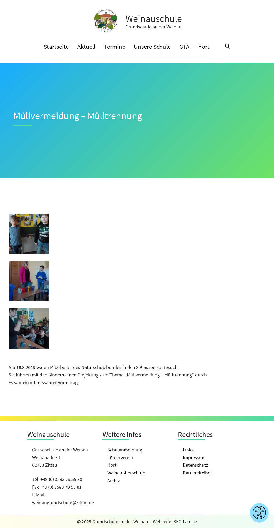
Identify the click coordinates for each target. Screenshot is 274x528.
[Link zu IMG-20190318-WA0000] (29, 252)
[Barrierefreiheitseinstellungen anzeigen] (259, 513)
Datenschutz (195, 465)
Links (188, 450)
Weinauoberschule (126, 473)
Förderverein (120, 457)
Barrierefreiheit (198, 473)
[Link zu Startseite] (105, 21)
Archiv (113, 480)
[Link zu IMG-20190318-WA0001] (29, 299)
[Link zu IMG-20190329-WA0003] (29, 347)
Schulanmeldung (124, 450)
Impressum (194, 457)
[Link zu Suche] (227, 46)
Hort (111, 465)
